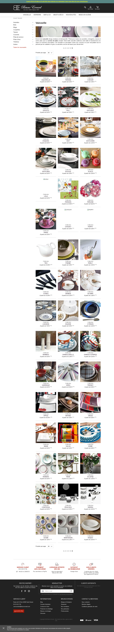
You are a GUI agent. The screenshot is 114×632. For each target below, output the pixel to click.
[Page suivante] (70, 48)
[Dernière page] (72, 48)
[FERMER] (3, 628)
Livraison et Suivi (44, 606)
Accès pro (19, 611)
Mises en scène (85, 15)
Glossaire (42, 613)
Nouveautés (71, 15)
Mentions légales (86, 604)
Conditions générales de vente (89, 606)
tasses (97, 39)
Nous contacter (86, 602)
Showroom (63, 604)
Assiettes (16, 22)
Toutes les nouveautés (19, 47)
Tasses (15, 32)
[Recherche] (85, 7)
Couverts (16, 34)
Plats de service (18, 37)
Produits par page (41, 52)
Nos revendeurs (65, 606)
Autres (15, 44)
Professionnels (65, 611)
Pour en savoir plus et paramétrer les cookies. (18, 629)
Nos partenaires (65, 609)
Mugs (15, 27)
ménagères (91, 39)
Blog (41, 602)
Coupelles (16, 29)
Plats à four (16, 39)
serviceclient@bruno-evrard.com (21, 606)
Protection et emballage (46, 609)
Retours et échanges (45, 611)
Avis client (87, 586)
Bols (14, 25)
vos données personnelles (66, 594)
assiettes (84, 39)
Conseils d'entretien (45, 604)
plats (41, 40)
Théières (16, 42)
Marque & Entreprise (66, 602)
